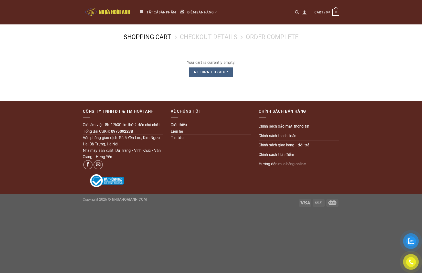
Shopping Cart (147, 37)
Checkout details (208, 37)
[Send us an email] (98, 164)
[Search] (297, 12)
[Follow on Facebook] (88, 164)
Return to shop (211, 72)
